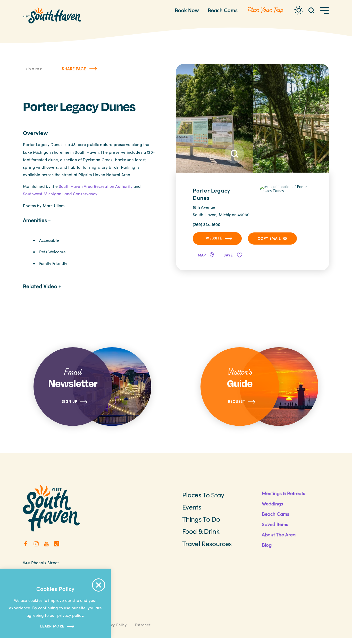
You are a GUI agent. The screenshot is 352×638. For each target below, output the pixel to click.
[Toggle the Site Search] (311, 10)
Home (36, 68)
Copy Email (269, 238)
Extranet (143, 624)
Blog (267, 545)
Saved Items (275, 524)
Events (191, 506)
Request (236, 401)
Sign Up (69, 401)
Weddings (272, 503)
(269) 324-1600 (206, 224)
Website (214, 238)
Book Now (187, 9)
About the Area (279, 534)
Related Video (40, 286)
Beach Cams (223, 9)
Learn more (52, 626)
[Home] (52, 15)
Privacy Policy (114, 624)
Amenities (35, 220)
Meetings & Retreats (283, 493)
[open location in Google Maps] (286, 188)
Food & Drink (200, 531)
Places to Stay (203, 494)
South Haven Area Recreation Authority (95, 186)
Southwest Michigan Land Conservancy (60, 193)
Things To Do (201, 518)
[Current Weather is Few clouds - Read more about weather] (298, 10)
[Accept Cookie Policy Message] (98, 585)
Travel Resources (207, 543)
